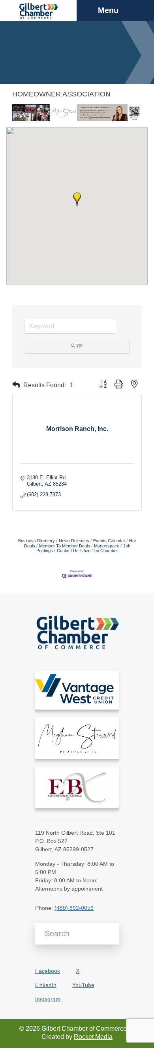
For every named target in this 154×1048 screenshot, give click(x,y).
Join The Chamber (100, 550)
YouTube (83, 985)
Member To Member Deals (64, 545)
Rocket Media (93, 1036)
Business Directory (36, 540)
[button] (77, 199)
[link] (77, 690)
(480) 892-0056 (74, 908)
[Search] (110, 933)
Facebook (47, 971)
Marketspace (106, 545)
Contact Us (68, 550)
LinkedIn (45, 985)
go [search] (80, 345)
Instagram (47, 999)
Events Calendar (109, 540)
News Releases (74, 540)
